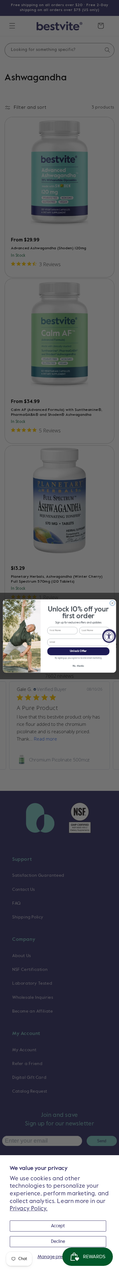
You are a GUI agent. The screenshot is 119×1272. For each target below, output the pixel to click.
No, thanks (78, 666)
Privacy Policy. (29, 1209)
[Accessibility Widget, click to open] (109, 636)
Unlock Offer (78, 651)
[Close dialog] (112, 603)
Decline (58, 1241)
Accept (58, 1226)
